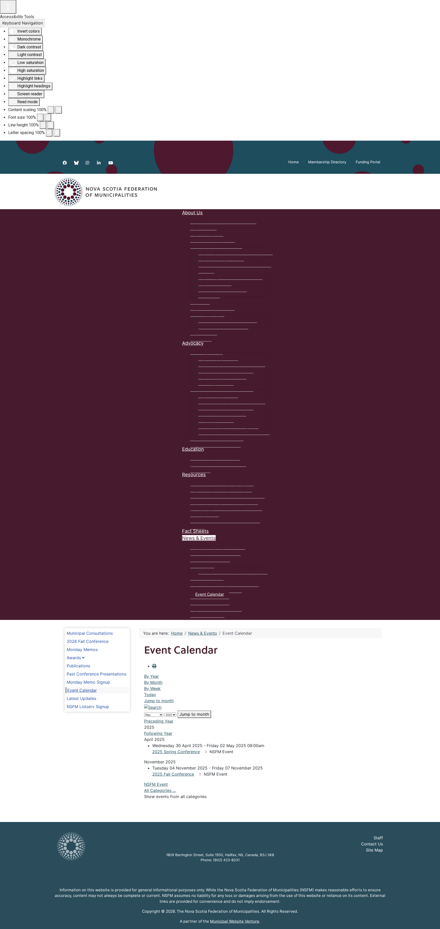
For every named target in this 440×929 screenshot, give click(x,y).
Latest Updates (81, 698)
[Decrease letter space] (49, 133)
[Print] (154, 666)
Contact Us (372, 843)
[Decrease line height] (43, 125)
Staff (378, 837)
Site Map (374, 850)
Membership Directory (327, 162)
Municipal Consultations (90, 633)
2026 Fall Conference (87, 641)
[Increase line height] (50, 125)
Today (150, 694)
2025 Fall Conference (173, 774)
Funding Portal (368, 162)
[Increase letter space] (56, 133)
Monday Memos (82, 649)
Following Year (158, 733)
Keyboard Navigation (22, 22)
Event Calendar (82, 690)
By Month (153, 682)
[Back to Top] (431, 919)
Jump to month (159, 700)
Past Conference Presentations (96, 673)
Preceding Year (158, 721)
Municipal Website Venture (234, 921)
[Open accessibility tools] (8, 7)
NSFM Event (156, 784)
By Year (151, 676)
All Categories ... (160, 790)
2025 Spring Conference (176, 751)
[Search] (152, 706)
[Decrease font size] (40, 117)
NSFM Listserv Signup (88, 706)
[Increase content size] (58, 110)
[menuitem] (192, 212)
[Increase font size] (48, 117)
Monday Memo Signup (88, 682)
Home (293, 162)
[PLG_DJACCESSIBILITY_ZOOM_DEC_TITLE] (51, 110)
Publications (78, 665)
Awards (74, 657)
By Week (152, 688)
